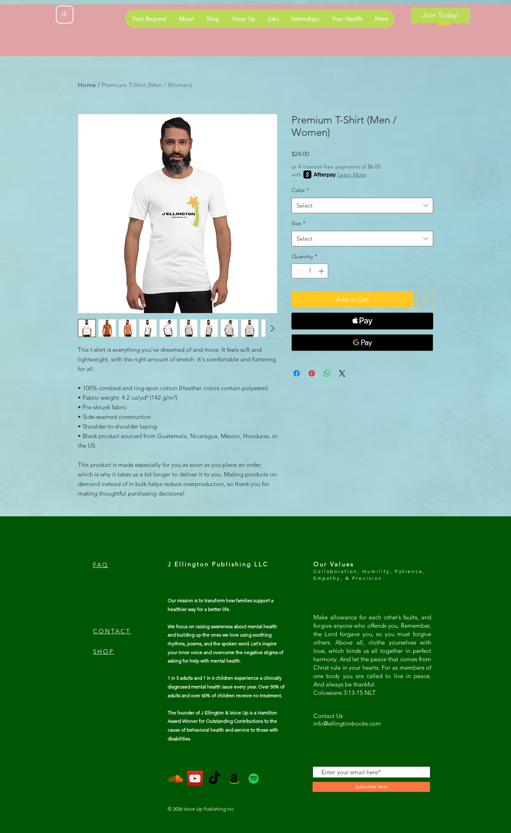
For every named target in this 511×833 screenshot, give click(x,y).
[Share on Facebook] (296, 373)
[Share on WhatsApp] (327, 373)
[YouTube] (195, 778)
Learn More (351, 174)
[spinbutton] (310, 271)
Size (298, 223)
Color (300, 190)
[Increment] (322, 271)
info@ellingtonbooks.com (347, 723)
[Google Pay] (362, 342)
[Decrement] (298, 271)
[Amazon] (234, 778)
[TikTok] (214, 778)
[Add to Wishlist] (424, 299)
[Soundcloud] (175, 778)
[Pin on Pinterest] (312, 373)
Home (87, 85)
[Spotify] (253, 778)
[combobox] (362, 205)
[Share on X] (342, 373)
